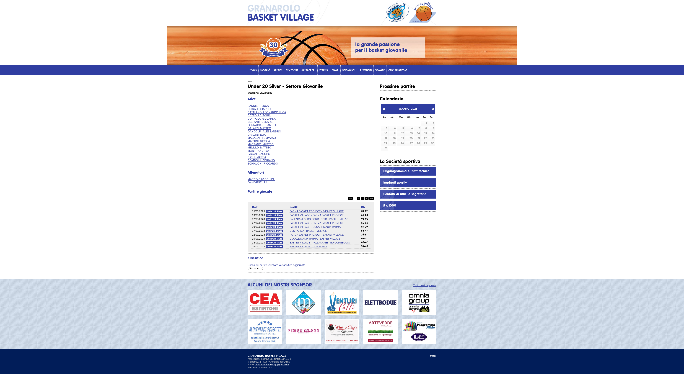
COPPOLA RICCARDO (262, 118)
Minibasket (309, 70)
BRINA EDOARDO (259, 109)
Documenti (349, 70)
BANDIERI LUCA (258, 105)
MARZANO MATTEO (261, 144)
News (335, 70)
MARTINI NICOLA (259, 141)
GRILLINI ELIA (257, 134)
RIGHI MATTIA (257, 157)
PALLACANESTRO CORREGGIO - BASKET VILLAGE (320, 219)
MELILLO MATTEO (259, 147)
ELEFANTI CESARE (260, 121)
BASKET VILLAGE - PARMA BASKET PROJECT (317, 215)
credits (433, 356)
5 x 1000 (389, 205)
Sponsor (366, 70)
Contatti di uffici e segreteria (404, 194)
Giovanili (292, 70)
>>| (371, 198)
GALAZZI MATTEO (259, 128)
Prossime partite (397, 86)
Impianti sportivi (395, 182)
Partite (323, 70)
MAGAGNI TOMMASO (262, 137)
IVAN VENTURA (257, 182)
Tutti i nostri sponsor (424, 285)
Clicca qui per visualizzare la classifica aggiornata (276, 264)
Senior (278, 70)
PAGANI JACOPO (259, 153)
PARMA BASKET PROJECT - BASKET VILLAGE (317, 211)
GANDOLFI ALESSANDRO (264, 131)
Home (253, 70)
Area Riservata (397, 70)
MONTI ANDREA (258, 150)
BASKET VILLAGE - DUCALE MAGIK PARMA (315, 226)
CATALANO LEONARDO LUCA (267, 112)
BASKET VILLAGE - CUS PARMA (308, 246)
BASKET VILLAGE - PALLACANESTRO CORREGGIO (320, 242)
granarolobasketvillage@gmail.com (272, 364)
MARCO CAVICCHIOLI (261, 179)
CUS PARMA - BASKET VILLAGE (308, 230)
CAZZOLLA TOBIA (259, 115)
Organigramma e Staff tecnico (406, 171)
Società (265, 70)
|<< (350, 198)
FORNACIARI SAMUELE (263, 125)
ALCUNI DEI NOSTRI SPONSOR (280, 285)
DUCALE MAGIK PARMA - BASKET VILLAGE (315, 238)
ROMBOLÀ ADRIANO (261, 160)
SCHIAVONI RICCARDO (263, 163)
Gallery (380, 70)
